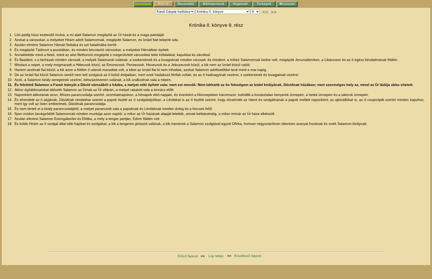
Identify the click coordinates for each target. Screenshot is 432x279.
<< (265, 12)
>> (274, 12)
